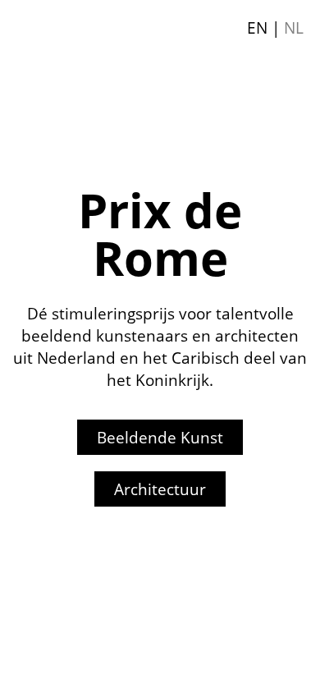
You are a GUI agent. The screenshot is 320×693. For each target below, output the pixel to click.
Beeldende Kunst (160, 437)
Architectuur (160, 489)
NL (294, 27)
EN (257, 27)
